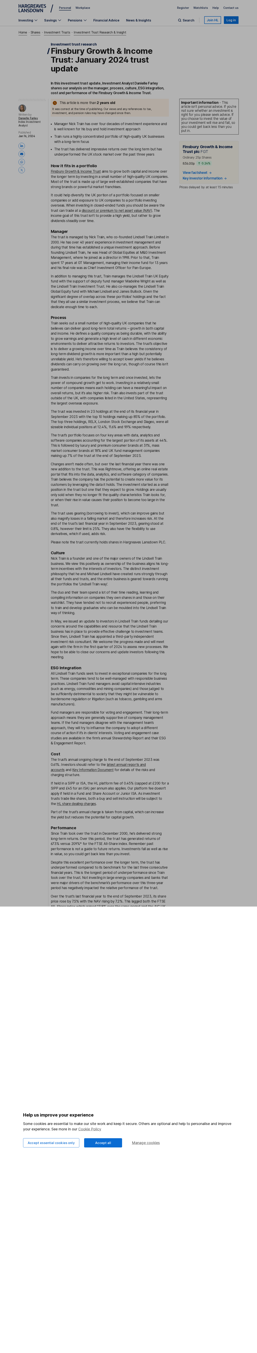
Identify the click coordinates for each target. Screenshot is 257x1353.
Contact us (231, 7)
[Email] (22, 154)
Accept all (103, 1143)
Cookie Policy (89, 1129)
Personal (65, 7)
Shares (35, 32)
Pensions (75, 20)
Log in (231, 20)
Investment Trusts (57, 32)
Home (22, 32)
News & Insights (138, 20)
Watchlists (200, 7)
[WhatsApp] (22, 162)
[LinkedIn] (22, 146)
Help (215, 7)
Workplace (82, 7)
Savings (50, 20)
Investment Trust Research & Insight (100, 32)
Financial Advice (106, 20)
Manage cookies (146, 1143)
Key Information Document (92, 770)
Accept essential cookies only (51, 1143)
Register (183, 7)
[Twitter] (22, 170)
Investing (25, 20)
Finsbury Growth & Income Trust (76, 171)
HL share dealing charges (76, 804)
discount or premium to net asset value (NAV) (117, 211)
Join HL (212, 20)
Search (188, 20)
